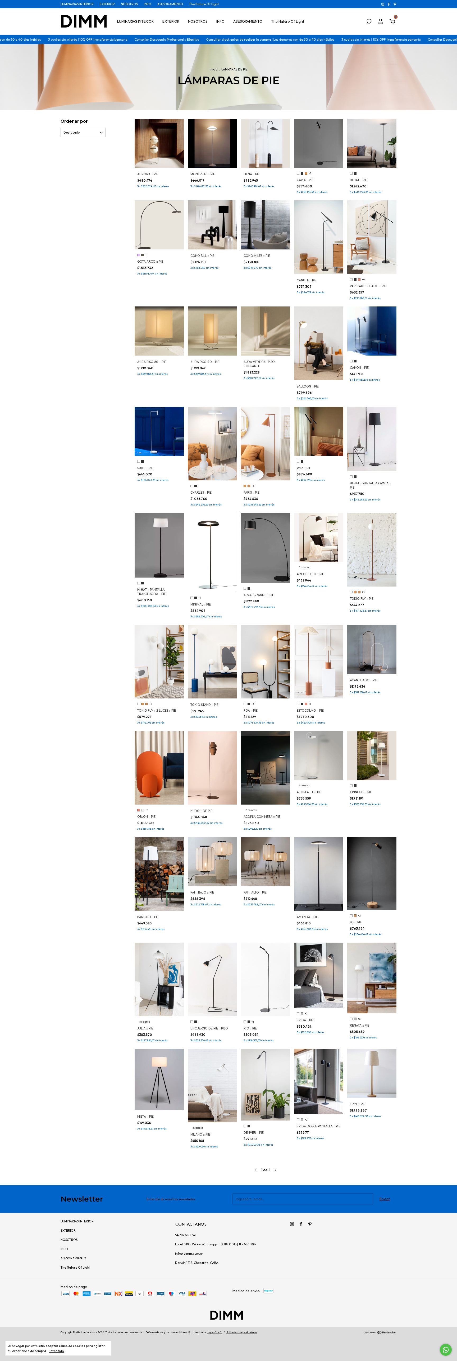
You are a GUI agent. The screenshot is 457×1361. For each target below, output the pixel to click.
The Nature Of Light (204, 4)
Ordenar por (74, 121)
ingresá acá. (214, 1332)
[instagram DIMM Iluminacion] (383, 4)
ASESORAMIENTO (170, 4)
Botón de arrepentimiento (241, 1332)
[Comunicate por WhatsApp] (446, 1350)
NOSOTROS (129, 4)
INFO (147, 4)
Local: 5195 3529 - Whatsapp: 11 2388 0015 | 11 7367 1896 (215, 1244)
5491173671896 (185, 1235)
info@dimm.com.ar (189, 1253)
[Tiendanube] (379, 1333)
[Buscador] (369, 22)
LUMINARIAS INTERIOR (77, 4)
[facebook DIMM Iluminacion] (389, 4)
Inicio (213, 69)
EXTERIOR (107, 4)
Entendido (56, 1351)
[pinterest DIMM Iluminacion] (394, 4)
